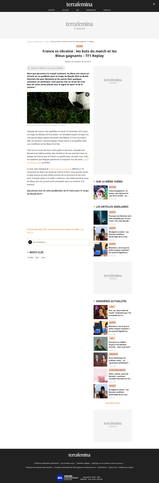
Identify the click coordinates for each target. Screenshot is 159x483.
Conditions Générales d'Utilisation (46, 463)
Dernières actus (38, 41)
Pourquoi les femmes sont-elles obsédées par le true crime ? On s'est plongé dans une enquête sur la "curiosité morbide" (120, 221)
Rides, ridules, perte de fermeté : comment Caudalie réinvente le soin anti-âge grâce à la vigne (120, 377)
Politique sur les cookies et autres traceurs (107, 463)
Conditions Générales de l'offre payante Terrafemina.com (75, 467)
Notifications (102, 467)
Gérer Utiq (113, 467)
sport (43, 257)
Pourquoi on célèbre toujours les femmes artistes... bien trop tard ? (120, 344)
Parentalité (91, 10)
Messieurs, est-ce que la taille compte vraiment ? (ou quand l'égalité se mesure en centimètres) (119, 251)
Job (77, 10)
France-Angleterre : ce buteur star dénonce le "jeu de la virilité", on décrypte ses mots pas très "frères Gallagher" (120, 196)
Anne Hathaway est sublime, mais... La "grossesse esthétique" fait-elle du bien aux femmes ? (118, 363)
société (51, 10)
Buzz (37, 257)
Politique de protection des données (39, 467)
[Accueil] (79, 4)
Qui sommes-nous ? (68, 463)
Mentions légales (83, 463)
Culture (65, 10)
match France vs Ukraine (60, 169)
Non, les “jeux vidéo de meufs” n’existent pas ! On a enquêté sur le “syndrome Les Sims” (120, 314)
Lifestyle (107, 10)
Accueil (29, 41)
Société (46, 41)
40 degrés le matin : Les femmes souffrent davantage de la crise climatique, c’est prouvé (119, 235)
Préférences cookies (126, 467)
